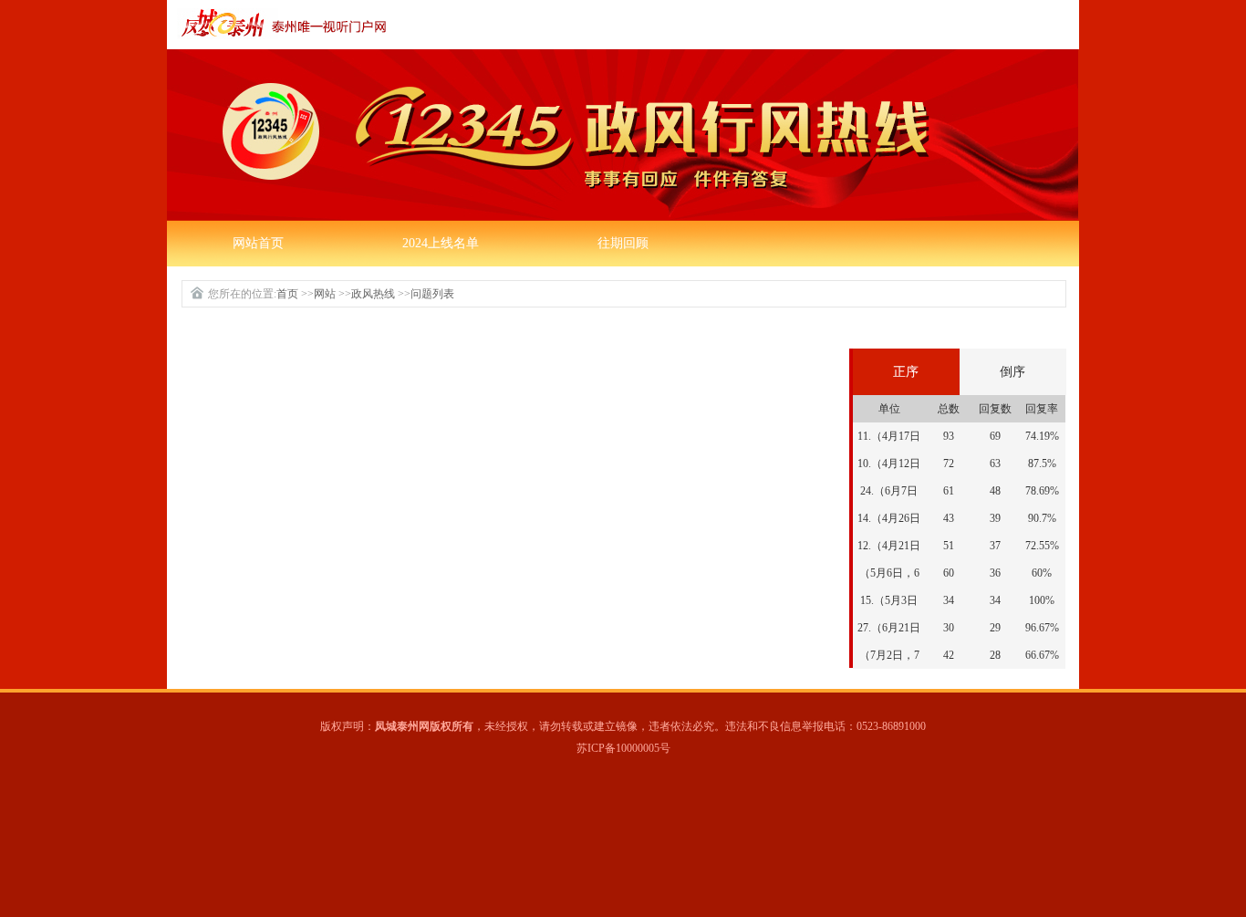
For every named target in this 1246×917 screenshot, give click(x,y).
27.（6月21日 (888, 627)
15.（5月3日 (889, 600)
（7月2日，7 (889, 655)
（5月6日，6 (889, 573)
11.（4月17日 (888, 436)
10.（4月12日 (888, 463)
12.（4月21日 (888, 545)
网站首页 (258, 243)
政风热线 (373, 293)
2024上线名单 (440, 243)
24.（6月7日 (889, 491)
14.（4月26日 (888, 518)
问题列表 (432, 293)
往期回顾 (623, 243)
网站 (325, 293)
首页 (287, 293)
